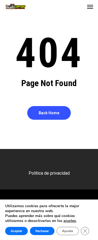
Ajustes (67, 231)
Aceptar (16, 231)
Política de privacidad (49, 173)
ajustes (69, 220)
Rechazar (42, 231)
